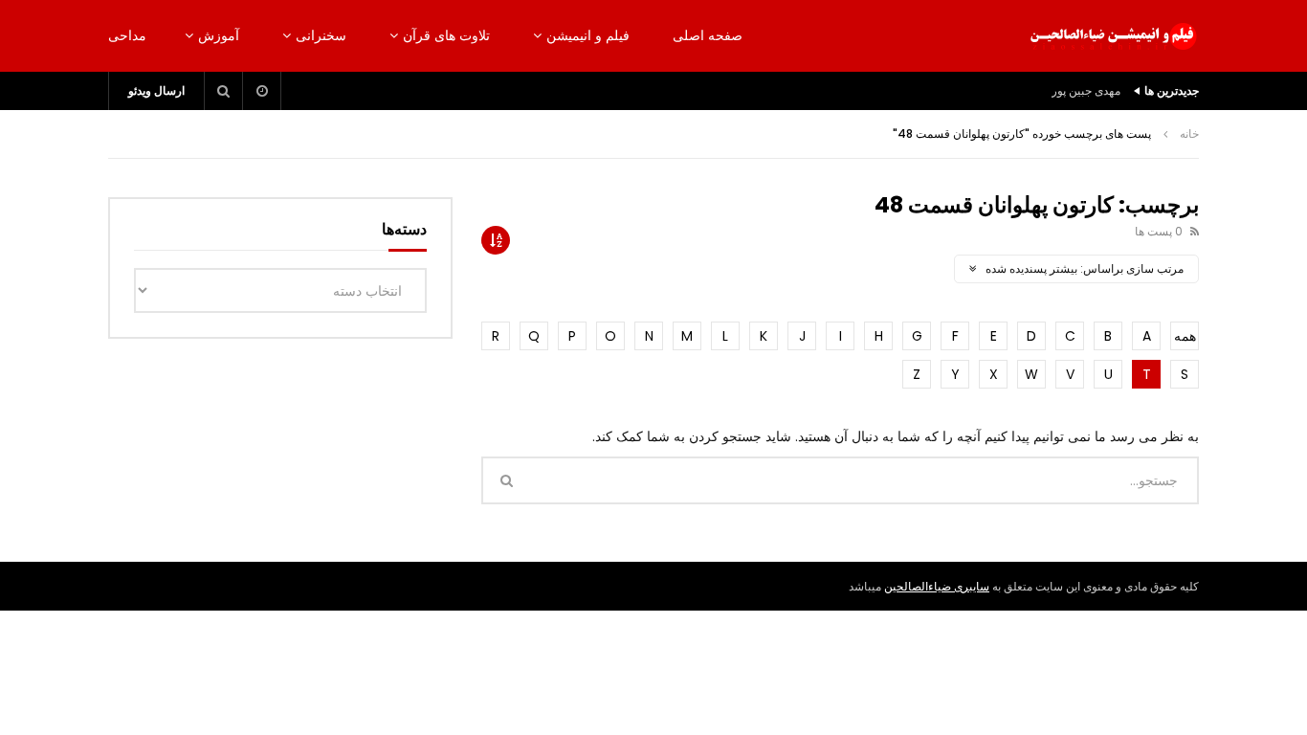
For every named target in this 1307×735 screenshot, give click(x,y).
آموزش (218, 35)
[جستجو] (224, 91)
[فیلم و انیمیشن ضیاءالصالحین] (1113, 36)
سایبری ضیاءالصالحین (936, 586)
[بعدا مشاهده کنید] (262, 91)
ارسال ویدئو (156, 90)
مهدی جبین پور (1086, 90)
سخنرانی (321, 35)
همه (1185, 335)
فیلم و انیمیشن (588, 35)
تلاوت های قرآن (446, 35)
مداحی (127, 35)
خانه (1189, 133)
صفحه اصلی (707, 35)
